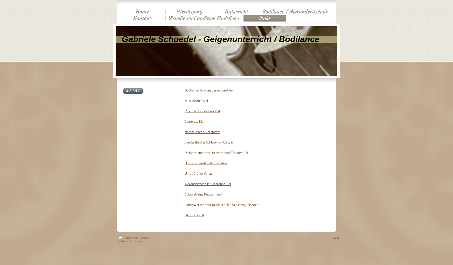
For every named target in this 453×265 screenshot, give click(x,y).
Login (336, 237)
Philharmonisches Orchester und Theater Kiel (216, 152)
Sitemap (144, 238)
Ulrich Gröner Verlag (199, 173)
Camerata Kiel (194, 121)
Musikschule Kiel (196, 100)
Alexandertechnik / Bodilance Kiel (208, 184)
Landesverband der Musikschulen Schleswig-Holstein (222, 204)
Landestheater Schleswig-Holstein (209, 142)
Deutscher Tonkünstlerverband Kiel (209, 90)
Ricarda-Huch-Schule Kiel (202, 111)
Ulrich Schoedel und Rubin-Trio (206, 163)
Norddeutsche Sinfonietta (202, 132)
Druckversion (131, 238)
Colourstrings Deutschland (203, 194)
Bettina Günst (194, 215)
